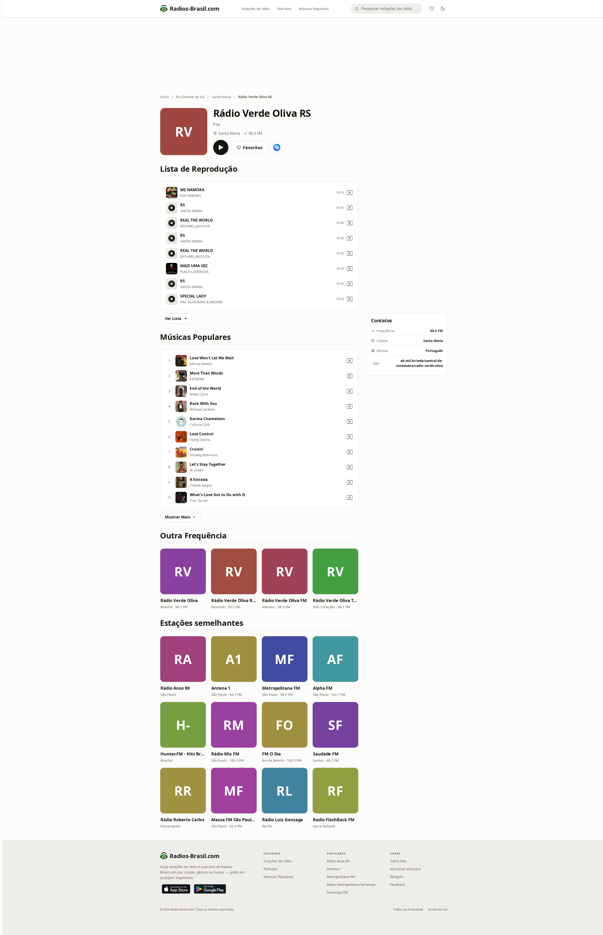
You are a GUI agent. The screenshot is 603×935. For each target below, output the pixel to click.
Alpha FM (322, 688)
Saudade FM (326, 754)
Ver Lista (173, 318)
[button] (183, 571)
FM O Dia (271, 754)
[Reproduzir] (220, 147)
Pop (216, 124)
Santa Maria (221, 97)
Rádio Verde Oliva (179, 600)
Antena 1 (220, 688)
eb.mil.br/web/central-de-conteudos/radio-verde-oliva (419, 363)
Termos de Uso (438, 909)
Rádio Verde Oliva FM (284, 600)
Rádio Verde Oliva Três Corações (335, 600)
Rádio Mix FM (225, 754)
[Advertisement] (303, 56)
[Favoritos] (432, 9)
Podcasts (284, 8)
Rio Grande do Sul (190, 97)
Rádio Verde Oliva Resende (233, 600)
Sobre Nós (398, 861)
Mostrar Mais (177, 517)
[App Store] (176, 889)
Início (164, 97)
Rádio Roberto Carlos (182, 819)
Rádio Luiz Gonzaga (282, 819)
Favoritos (253, 147)
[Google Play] (210, 889)
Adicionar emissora (405, 869)
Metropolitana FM (281, 688)
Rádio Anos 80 (175, 688)
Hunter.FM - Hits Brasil (183, 754)
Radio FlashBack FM (333, 819)
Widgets (396, 876)
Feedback (397, 884)
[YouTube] (350, 192)
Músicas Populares (314, 8)
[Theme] (443, 9)
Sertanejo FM (337, 892)
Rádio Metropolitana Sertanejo (351, 884)
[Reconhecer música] (277, 147)
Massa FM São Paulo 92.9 (233, 819)
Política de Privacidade (408, 909)
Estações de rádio (256, 8)
